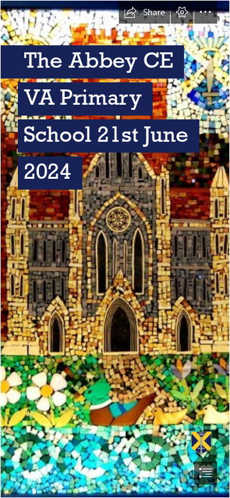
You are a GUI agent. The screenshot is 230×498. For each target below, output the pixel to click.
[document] (115, 249)
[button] (144, 12)
